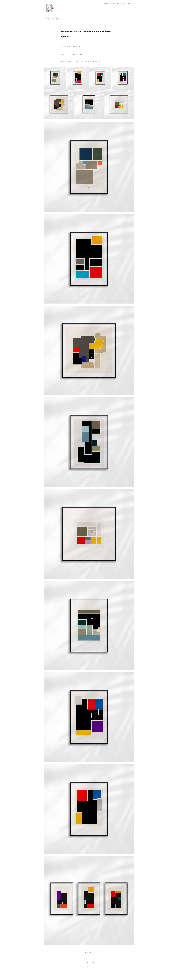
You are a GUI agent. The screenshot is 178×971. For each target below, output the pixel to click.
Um (111, 3)
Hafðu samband (117, 3)
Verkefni (106, 3)
